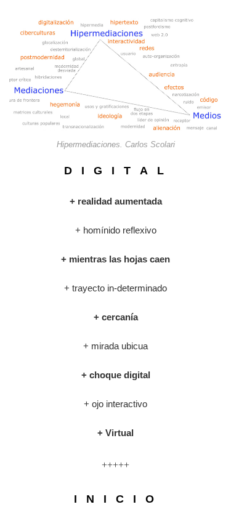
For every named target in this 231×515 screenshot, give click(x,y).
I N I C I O (115, 499)
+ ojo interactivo (115, 404)
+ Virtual (115, 433)
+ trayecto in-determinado (115, 288)
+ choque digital (115, 375)
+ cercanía (116, 317)
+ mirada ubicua (115, 346)
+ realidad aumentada (116, 201)
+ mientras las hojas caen (115, 259)
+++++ (115, 465)
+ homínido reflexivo (115, 230)
